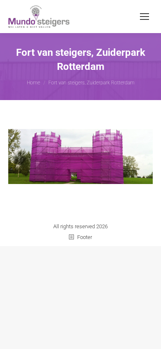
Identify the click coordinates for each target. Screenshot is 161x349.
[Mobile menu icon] (144, 16)
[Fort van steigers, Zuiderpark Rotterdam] (80, 156)
